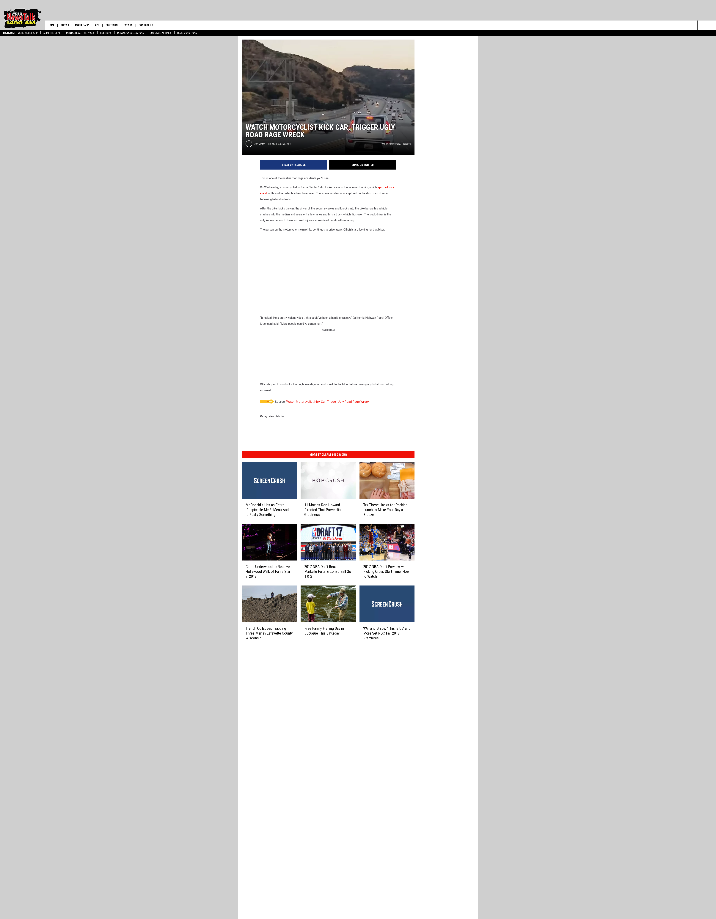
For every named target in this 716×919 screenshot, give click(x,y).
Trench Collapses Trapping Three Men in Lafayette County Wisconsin (269, 633)
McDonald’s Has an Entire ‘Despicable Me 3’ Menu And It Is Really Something (269, 510)
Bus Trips (106, 32)
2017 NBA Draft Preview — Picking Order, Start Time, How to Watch (386, 571)
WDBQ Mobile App (28, 32)
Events (128, 25)
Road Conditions (187, 32)
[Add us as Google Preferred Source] (711, 25)
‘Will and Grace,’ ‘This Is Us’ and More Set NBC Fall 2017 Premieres (386, 633)
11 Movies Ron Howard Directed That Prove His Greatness (322, 510)
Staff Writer (259, 144)
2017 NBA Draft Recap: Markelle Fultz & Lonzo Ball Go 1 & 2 (327, 571)
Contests (112, 25)
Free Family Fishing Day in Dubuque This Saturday (324, 630)
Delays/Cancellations (130, 32)
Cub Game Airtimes (161, 32)
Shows (65, 25)
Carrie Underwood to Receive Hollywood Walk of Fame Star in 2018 (268, 571)
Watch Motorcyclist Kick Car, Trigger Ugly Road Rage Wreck (327, 401)
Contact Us (146, 25)
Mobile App (82, 25)
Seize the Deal (51, 32)
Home (51, 25)
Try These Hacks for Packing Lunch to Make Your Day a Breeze (385, 510)
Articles (279, 416)
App (97, 25)
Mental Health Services (80, 32)
